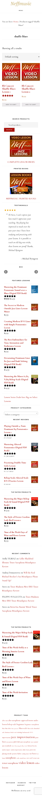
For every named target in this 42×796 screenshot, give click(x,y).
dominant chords (9, 768)
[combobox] (21, 448)
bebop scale (11, 760)
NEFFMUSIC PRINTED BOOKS (21, 198)
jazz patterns (9, 777)
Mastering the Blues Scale (21, 781)
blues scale (23, 764)
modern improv (6, 785)
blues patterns (15, 764)
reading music (25, 789)
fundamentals (25, 768)
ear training (18, 768)
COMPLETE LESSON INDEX (21, 162)
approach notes (27, 756)
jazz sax (17, 777)
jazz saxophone (25, 777)
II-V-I (31, 768)
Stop (21, 302)
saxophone (11, 793)
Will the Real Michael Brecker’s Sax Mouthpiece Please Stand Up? (20, 612)
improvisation (6, 773)
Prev (6, 307)
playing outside (7, 789)
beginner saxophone (32, 760)
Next (36, 307)
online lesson (26, 785)
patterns (33, 785)
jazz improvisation (23, 772)
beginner (20, 759)
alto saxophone (14, 756)
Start (20, 302)
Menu (21, 10)
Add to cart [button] (11, 104)
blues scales (30, 764)
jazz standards (6, 781)
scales (18, 793)
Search (9, 129)
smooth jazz (23, 793)
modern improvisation (16, 785)
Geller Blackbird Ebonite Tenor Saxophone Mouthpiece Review (19, 598)
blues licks (8, 764)
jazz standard (34, 777)
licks (13, 781)
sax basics (33, 789)
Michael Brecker (32, 781)
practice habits (16, 789)
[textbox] (21, 450)
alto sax (5, 756)
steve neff (29, 793)
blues (3, 764)
